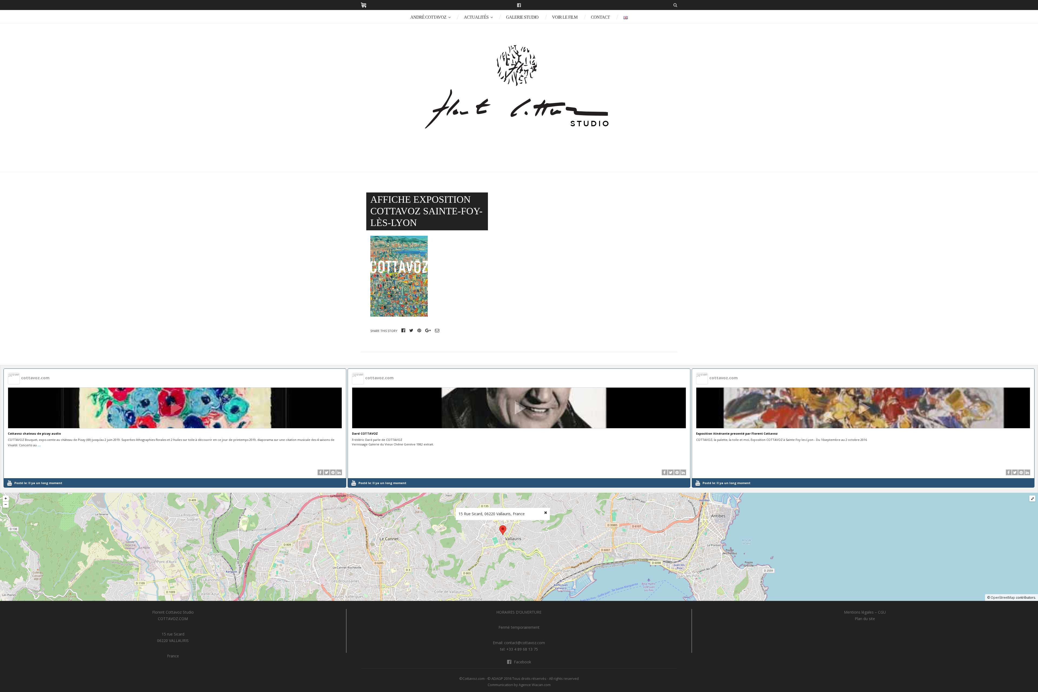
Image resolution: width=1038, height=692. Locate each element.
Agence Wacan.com (535, 684)
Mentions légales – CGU (865, 612)
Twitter (411, 330)
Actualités (476, 17)
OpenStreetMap (1003, 597)
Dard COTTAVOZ (365, 433)
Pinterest (419, 330)
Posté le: (38, 483)
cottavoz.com (35, 377)
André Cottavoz (428, 17)
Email (437, 330)
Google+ (428, 330)
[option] (175, 428)
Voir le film (564, 17)
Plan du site (865, 618)
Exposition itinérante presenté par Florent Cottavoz (737, 433)
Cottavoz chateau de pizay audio (34, 433)
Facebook (519, 5)
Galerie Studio (522, 17)
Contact (600, 17)
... (39, 444)
